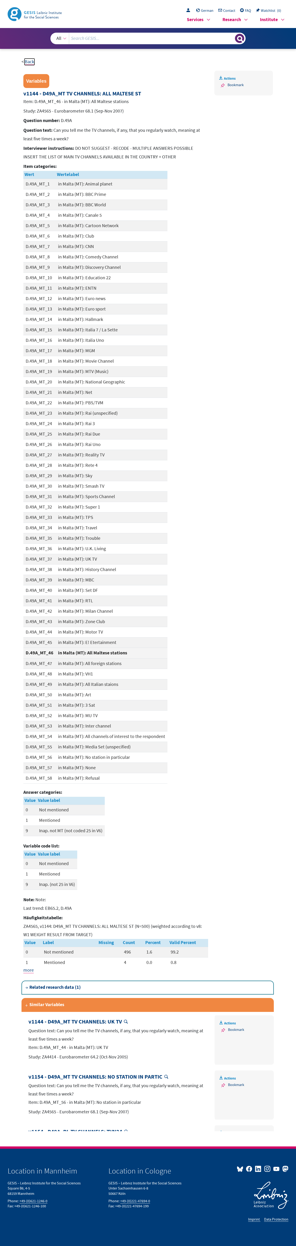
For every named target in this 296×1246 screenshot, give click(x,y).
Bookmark (236, 85)
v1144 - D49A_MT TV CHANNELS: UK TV (75, 1022)
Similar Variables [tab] (46, 1005)
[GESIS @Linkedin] (258, 1169)
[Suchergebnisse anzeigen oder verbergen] (240, 38)
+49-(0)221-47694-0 (135, 1201)
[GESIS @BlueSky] (241, 1169)
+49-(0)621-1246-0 (33, 1201)
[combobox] (148, 38)
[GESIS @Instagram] (267, 1169)
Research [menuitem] (231, 20)
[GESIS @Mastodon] (284, 1169)
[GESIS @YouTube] (276, 1169)
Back (29, 62)
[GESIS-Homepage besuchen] (35, 14)
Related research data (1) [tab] (55, 987)
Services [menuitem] (195, 20)
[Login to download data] (189, 10)
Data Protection (276, 1219)
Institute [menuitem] (269, 20)
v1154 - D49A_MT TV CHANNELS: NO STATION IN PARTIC (95, 1077)
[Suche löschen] (231, 38)
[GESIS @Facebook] (249, 1169)
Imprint (254, 1219)
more (28, 970)
